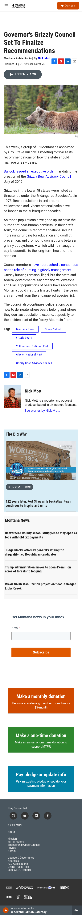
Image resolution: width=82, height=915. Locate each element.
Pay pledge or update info (41, 774)
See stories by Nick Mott (42, 410)
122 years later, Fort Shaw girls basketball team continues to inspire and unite (38, 503)
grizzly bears (24, 337)
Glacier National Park (29, 354)
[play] (5, 910)
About (11, 832)
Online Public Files (18, 866)
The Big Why (16, 434)
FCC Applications (18, 863)
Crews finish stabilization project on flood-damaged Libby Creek (40, 586)
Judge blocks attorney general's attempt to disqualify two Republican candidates (34, 552)
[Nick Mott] (12, 396)
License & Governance (21, 857)
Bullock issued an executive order (29, 171)
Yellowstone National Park (32, 346)
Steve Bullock (53, 329)
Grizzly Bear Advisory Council (49, 176)
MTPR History (16, 841)
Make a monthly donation (41, 696)
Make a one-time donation (41, 735)
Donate (69, 5)
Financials (13, 860)
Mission (12, 838)
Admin (12, 851)
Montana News (25, 329)
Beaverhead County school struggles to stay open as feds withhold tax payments (41, 535)
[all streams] (77, 910)
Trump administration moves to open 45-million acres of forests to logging (38, 569)
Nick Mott (44, 58)
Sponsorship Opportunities (24, 844)
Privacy (12, 847)
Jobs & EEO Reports (19, 870)
